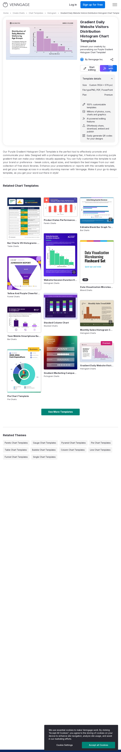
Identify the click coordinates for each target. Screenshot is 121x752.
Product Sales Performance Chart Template (60, 220)
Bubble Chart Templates (44, 450)
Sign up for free (93, 4)
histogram (51, 13)
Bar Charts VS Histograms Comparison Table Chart (24, 243)
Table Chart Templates (16, 450)
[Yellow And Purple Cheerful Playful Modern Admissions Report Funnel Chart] (24, 273)
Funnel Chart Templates (16, 457)
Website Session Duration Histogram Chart (60, 280)
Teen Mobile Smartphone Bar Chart (24, 336)
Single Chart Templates (44, 457)
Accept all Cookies (98, 745)
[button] (89, 68)
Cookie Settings (64, 745)
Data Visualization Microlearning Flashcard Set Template (97, 287)
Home (6, 13)
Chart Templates (36, 13)
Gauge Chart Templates (44, 443)
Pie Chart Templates (101, 443)
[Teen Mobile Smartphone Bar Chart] (24, 319)
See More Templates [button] (60, 411)
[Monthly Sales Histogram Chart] (97, 313)
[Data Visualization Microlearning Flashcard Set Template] (97, 261)
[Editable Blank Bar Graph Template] (97, 210)
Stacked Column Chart (56, 322)
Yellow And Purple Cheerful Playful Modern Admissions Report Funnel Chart (24, 293)
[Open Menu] (115, 4)
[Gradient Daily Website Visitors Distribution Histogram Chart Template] (97, 352)
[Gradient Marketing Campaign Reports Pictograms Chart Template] (60, 352)
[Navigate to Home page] (16, 4)
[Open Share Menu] (112, 59)
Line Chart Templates (100, 450)
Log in (73, 4)
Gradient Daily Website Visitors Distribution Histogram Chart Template (97, 365)
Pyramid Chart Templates (73, 443)
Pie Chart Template (18, 396)
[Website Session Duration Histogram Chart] (60, 254)
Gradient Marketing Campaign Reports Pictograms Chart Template (60, 373)
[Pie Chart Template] (24, 370)
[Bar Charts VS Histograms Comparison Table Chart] (24, 218)
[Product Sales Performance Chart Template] (60, 207)
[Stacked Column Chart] (60, 306)
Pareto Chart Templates (16, 443)
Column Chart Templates (73, 450)
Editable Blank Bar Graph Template (97, 227)
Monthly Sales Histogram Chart (97, 330)
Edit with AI (110, 68)
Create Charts (19, 13)
